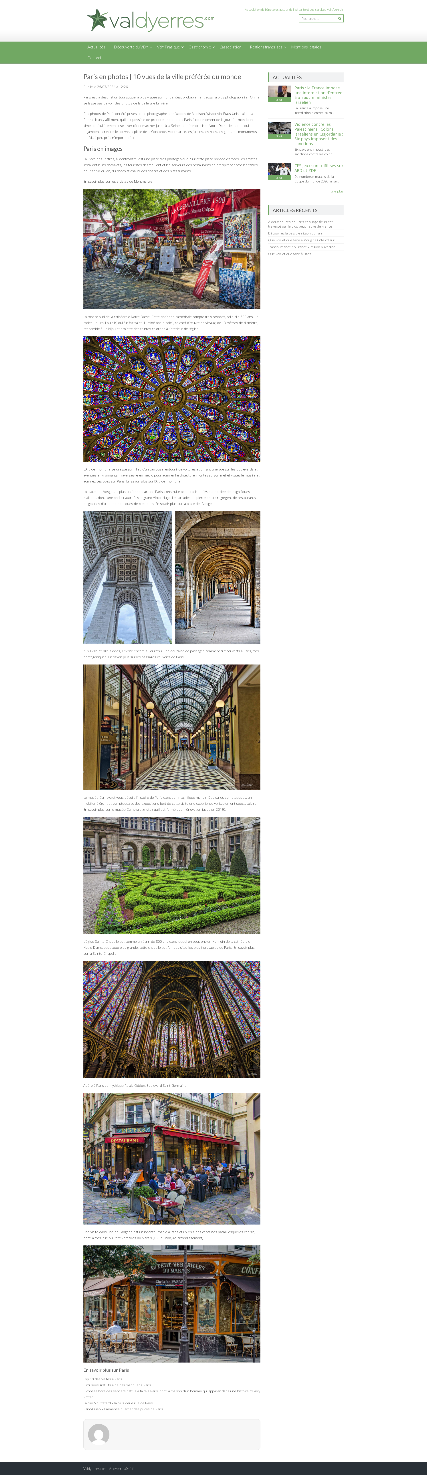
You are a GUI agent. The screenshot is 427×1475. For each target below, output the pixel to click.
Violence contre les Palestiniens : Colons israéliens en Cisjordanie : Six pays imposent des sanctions (318, 134)
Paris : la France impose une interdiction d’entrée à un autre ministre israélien (318, 95)
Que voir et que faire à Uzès (289, 254)
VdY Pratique (168, 46)
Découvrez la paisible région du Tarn (295, 233)
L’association (230, 46)
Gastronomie (200, 46)
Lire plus (337, 191)
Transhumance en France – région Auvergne (301, 247)
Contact (94, 57)
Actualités (96, 46)
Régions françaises (266, 46)
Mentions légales (306, 46)
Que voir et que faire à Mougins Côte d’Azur (301, 240)
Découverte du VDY (131, 46)
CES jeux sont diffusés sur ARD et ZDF (318, 168)
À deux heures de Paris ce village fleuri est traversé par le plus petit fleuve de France (300, 224)
